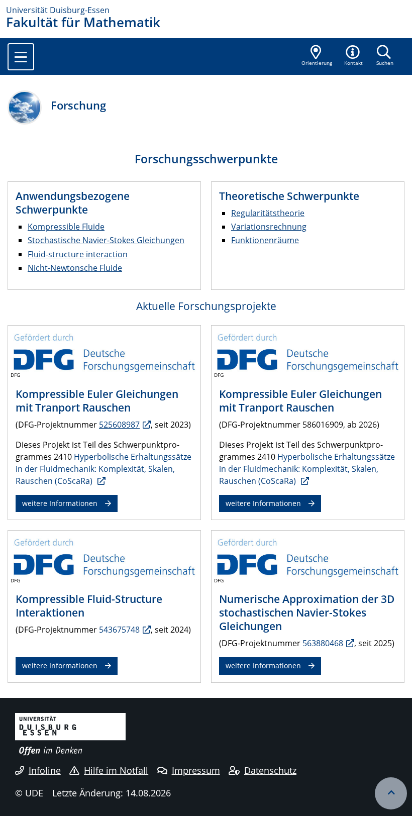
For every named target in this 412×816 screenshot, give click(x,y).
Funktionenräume (265, 240)
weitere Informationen (59, 503)
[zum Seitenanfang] (391, 793)
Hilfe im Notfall (116, 770)
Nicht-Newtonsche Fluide (75, 267)
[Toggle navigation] (21, 56)
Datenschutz (270, 770)
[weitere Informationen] (104, 351)
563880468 (322, 643)
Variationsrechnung (268, 226)
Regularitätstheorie (267, 213)
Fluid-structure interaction (78, 254)
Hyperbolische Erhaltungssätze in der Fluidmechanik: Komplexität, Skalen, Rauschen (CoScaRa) (103, 468)
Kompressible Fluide (66, 226)
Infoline (45, 770)
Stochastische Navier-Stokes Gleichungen (106, 240)
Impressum (196, 770)
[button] (353, 56)
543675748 (119, 629)
